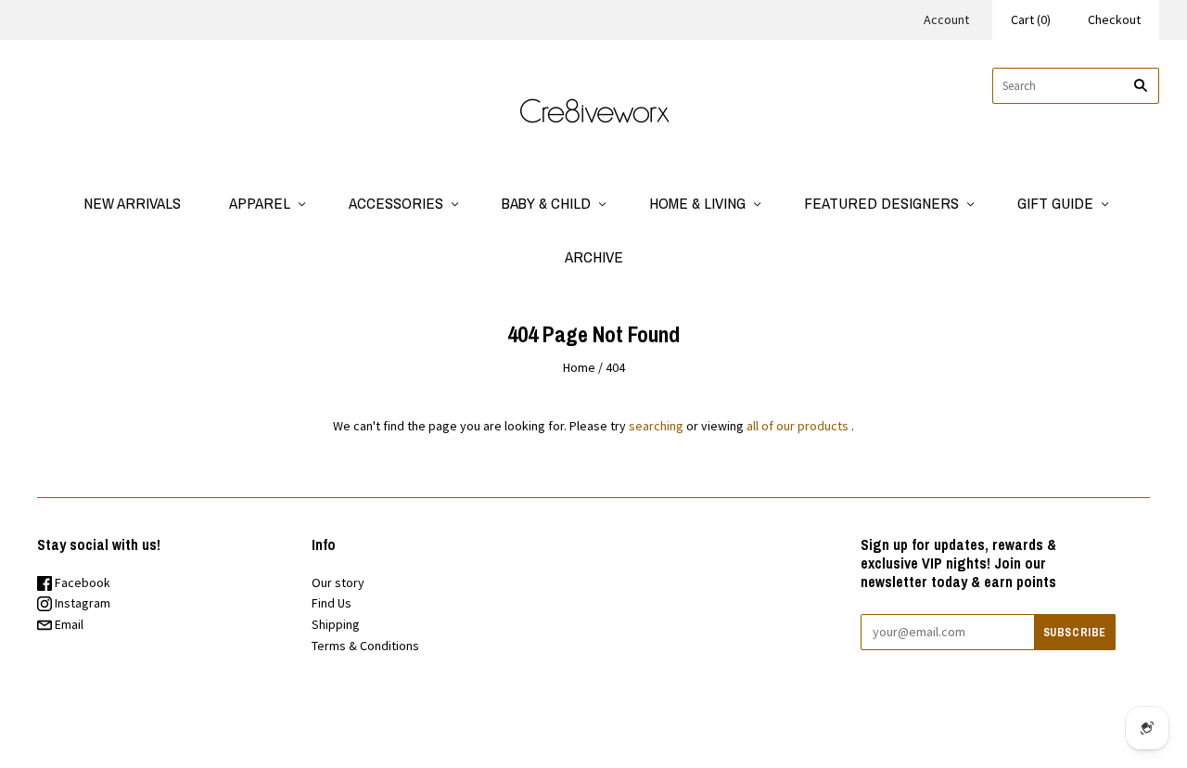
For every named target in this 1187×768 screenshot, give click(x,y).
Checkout (1114, 19)
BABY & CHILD (546, 202)
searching (656, 425)
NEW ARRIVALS (132, 202)
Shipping (336, 624)
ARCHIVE (594, 256)
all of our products (798, 425)
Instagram (81, 603)
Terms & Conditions (365, 645)
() (1031, 19)
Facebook (81, 582)
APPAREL (259, 202)
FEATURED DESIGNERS (881, 202)
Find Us (331, 603)
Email (67, 624)
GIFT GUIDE (1055, 202)
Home (579, 367)
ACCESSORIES (396, 202)
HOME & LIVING (697, 202)
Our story (338, 582)
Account (946, 19)
